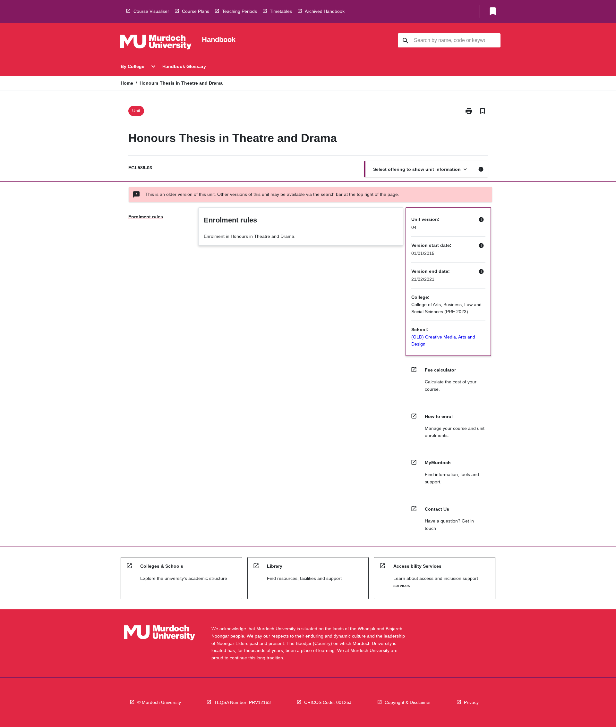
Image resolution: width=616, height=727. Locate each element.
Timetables (281, 11)
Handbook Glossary (184, 66)
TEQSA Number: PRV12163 (242, 702)
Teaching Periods (239, 11)
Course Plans (195, 11)
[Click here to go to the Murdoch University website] (156, 43)
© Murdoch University (159, 702)
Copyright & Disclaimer (408, 702)
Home (127, 83)
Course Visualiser (151, 11)
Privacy (471, 702)
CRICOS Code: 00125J (327, 702)
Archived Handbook (325, 11)
